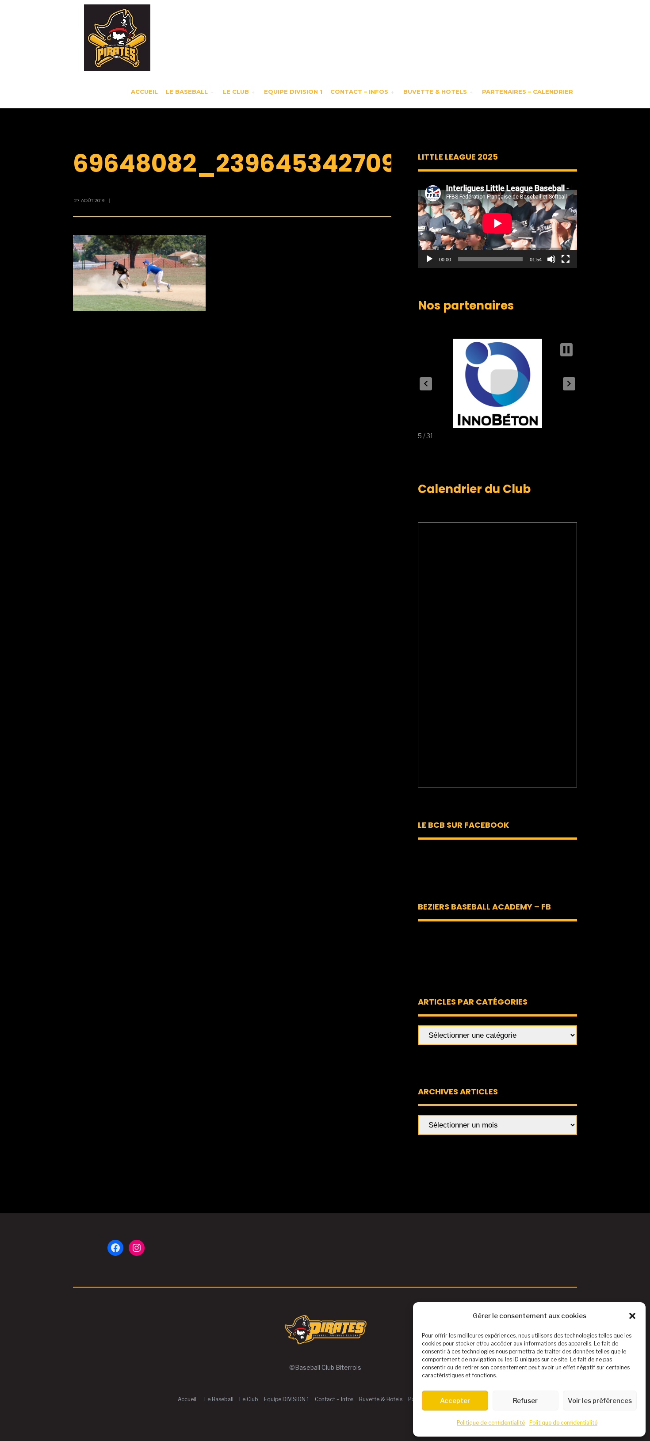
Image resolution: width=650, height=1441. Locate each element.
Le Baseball (187, 91)
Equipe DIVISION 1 (293, 91)
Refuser (525, 1401)
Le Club (236, 91)
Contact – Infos (359, 91)
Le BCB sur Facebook (463, 824)
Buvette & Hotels (435, 91)
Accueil (144, 91)
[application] (497, 223)
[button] (632, 1315)
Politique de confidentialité (491, 1422)
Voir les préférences (600, 1401)
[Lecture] (429, 259)
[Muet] (551, 259)
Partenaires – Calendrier (527, 91)
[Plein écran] (565, 259)
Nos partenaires (466, 305)
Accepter (455, 1401)
